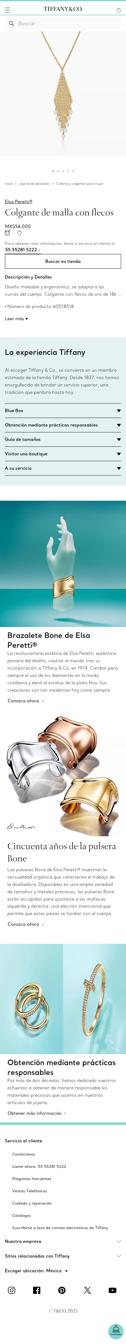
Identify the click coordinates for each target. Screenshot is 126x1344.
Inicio (9, 184)
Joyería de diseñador (34, 184)
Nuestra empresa (23, 1241)
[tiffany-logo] (63, 10)
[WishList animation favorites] (118, 10)
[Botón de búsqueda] (11, 23)
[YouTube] (113, 1290)
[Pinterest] (63, 1290)
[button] (7, 10)
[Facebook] (38, 1290)
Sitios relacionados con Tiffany (37, 1256)
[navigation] (7, 10)
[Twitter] (88, 1290)
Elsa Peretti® (18, 201)
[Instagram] (12, 1290)
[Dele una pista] (7, 232)
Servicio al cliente (23, 1141)
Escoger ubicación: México (34, 1271)
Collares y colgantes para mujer (80, 184)
